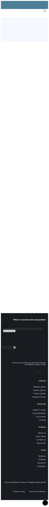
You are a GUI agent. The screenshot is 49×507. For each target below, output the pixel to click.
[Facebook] (40, 372)
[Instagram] (36, 372)
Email (5, 327)
